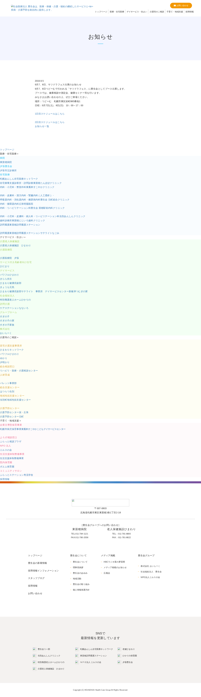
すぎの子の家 (7, 320)
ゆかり (3, 358)
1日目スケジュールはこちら (50, 113)
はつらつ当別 (7, 391)
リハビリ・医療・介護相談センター (19, 370)
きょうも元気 (7, 287)
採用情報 (190, 11)
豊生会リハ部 (44, 649)
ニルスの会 (6, 450)
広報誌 (107, 573)
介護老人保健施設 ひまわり (15, 245)
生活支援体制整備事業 (12, 458)
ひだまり (4, 266)
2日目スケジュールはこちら (50, 122)
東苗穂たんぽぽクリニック (31, 183)
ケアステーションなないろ (14, 308)
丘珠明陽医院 (16, 204)
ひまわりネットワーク (12, 349)
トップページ (101, 11)
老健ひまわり (129, 649)
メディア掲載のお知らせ (115, 567)
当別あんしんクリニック (42, 216)
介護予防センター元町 (12, 416)
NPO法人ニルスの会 (150, 577)
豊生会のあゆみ (80, 573)
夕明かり (4, 362)
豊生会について (78, 555)
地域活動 (77, 578)
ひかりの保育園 (130, 655)
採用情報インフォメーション (43, 570)
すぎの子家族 (7, 325)
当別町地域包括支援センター (15, 400)
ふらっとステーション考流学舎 (16, 475)
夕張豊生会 (128, 662)
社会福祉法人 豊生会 (151, 571)
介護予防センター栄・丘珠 (14, 412)
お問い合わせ (35, 593)
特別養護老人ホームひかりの (51, 662)
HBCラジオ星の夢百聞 (114, 562)
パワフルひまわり (9, 275)
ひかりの (15, 299)
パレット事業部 (8, 383)
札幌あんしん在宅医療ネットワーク (19, 179)
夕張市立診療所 (8, 170)
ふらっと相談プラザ (10, 441)
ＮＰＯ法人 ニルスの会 (90, 662)
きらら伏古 (6, 279)
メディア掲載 (108, 555)
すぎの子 (4, 316)
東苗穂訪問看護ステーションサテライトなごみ (29, 233)
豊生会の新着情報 (37, 563)
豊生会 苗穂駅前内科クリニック (32, 208)
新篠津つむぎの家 (44, 291)
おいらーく (6, 333)
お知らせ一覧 (42, 126)
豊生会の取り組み (81, 584)
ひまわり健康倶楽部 (10, 283)
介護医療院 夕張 (9, 258)
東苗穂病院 (6, 162)
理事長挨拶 (78, 567)
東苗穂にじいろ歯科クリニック (22, 220)
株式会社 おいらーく (150, 566)
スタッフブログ (36, 578)
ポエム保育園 (7, 466)
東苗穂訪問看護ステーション (20, 224)
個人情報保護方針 (81, 590)
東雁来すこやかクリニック (27, 187)
